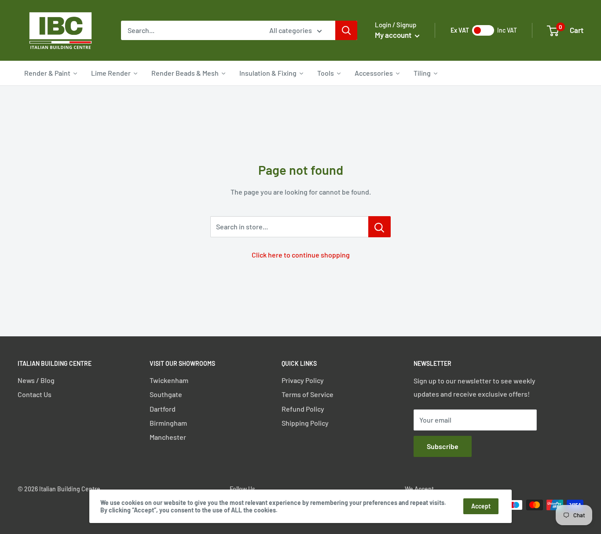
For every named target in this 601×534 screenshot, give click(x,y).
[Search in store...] (379, 226)
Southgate (166, 394)
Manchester (168, 437)
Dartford (163, 409)
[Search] (346, 30)
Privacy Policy (303, 380)
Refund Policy (303, 409)
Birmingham (168, 423)
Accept (481, 506)
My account (394, 34)
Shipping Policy (305, 423)
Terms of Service (307, 394)
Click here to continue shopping (301, 254)
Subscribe (442, 446)
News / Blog (36, 380)
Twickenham (169, 380)
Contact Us (34, 394)
